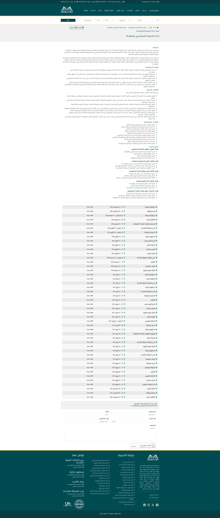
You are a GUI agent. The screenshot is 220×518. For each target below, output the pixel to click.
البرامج (137, 10)
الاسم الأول (152, 412)
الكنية (107, 412)
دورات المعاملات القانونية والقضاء (100, 468)
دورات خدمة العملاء (103, 486)
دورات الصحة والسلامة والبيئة (101, 465)
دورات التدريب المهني (128, 485)
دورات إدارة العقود (103, 478)
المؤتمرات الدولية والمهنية (126, 475)
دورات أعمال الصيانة (103, 488)
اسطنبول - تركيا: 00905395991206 (87, 2)
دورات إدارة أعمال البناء (102, 483)
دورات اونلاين (120, 10)
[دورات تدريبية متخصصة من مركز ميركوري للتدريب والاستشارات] (67, 10)
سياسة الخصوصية (153, 495)
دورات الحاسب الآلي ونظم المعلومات (124, 488)
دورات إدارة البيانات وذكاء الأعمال (100, 473)
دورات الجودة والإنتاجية (127, 477)
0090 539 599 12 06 (77, 477)
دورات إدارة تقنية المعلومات (101, 481)
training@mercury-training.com (75, 465)
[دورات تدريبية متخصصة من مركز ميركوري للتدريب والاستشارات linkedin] (144, 505)
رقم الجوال (152, 418)
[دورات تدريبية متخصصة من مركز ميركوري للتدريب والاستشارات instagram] (148, 505)
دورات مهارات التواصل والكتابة (101, 463)
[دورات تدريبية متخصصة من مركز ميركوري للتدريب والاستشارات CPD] (67, 504)
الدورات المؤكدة (109, 10)
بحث (68, 20)
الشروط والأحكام (154, 497)
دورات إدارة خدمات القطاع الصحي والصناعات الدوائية (122, 498)
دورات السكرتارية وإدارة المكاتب (125, 493)
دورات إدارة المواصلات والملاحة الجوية (99, 491)
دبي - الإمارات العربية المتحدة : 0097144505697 (111, 2)
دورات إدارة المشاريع (128, 482)
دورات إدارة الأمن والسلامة (126, 472)
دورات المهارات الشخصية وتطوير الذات (99, 471)
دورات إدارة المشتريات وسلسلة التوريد (99, 476)
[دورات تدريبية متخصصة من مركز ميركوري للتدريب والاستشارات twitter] (153, 505)
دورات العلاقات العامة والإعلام (126, 502)
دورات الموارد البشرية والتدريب (126, 465)
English (86, 10)
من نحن (144, 10)
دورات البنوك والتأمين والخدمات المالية (124, 495)
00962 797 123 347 (77, 486)
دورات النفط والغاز (129, 504)
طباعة (80, 27)
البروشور (73, 27)
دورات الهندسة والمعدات (127, 470)
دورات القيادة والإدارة (128, 462)
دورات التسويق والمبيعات (127, 490)
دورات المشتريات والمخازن (127, 467)
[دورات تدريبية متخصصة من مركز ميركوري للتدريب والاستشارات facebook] (157, 505)
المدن (99, 10)
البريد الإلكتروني (104, 418)
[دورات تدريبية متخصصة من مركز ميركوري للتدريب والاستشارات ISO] (79, 504)
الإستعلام (153, 425)
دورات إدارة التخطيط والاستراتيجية (100, 460)
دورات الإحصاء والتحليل (128, 480)
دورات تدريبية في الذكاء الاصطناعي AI (99, 493)
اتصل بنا (93, 10)
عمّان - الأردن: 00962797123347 (69, 2)
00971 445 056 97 (77, 467)
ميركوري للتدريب (154, 10)
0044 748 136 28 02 (77, 496)
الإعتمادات (130, 10)
